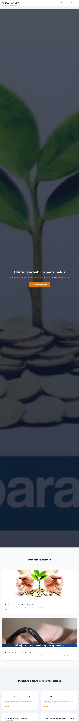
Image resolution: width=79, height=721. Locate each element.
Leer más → (7, 706)
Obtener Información (39, 284)
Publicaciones (64, 3)
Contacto (74, 3)
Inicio (46, 3)
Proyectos (54, 3)
